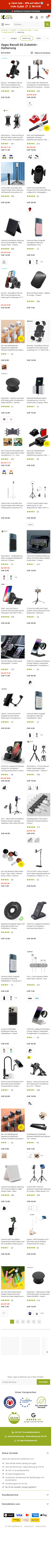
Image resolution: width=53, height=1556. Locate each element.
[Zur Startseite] (6, 17)
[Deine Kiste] (47, 17)
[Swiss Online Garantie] (10, 1402)
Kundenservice (10, 1494)
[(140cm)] (37, 1208)
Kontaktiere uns (11, 1503)
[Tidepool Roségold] (4, 419)
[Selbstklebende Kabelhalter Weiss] (30, 1156)
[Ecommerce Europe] (25, 1402)
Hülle (38, 38)
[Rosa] (4, 577)
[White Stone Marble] (37, 1313)
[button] (5, 24)
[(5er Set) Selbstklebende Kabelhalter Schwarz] (37, 157)
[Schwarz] (30, 262)
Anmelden (43, 1382)
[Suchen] (47, 24)
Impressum (29, 1526)
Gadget (14, 38)
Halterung (26, 38)
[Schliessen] (48, 5)
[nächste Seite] (39, 1322)
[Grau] (4, 157)
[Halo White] (11, 419)
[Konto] (36, 17)
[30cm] (30, 787)
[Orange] (11, 472)
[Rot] (30, 209)
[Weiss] (30, 104)
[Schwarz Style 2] (37, 1156)
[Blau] (11, 157)
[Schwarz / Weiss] (4, 1313)
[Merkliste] (42, 17)
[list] (25, 38)
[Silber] (30, 1103)
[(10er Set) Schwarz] (30, 157)
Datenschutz (41, 1526)
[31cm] (37, 787)
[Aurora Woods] (30, 1313)
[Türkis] (11, 1050)
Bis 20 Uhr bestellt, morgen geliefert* (21, 1487)
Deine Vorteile (10, 1453)
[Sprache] (31, 17)
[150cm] (30, 1208)
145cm (30, 524)
